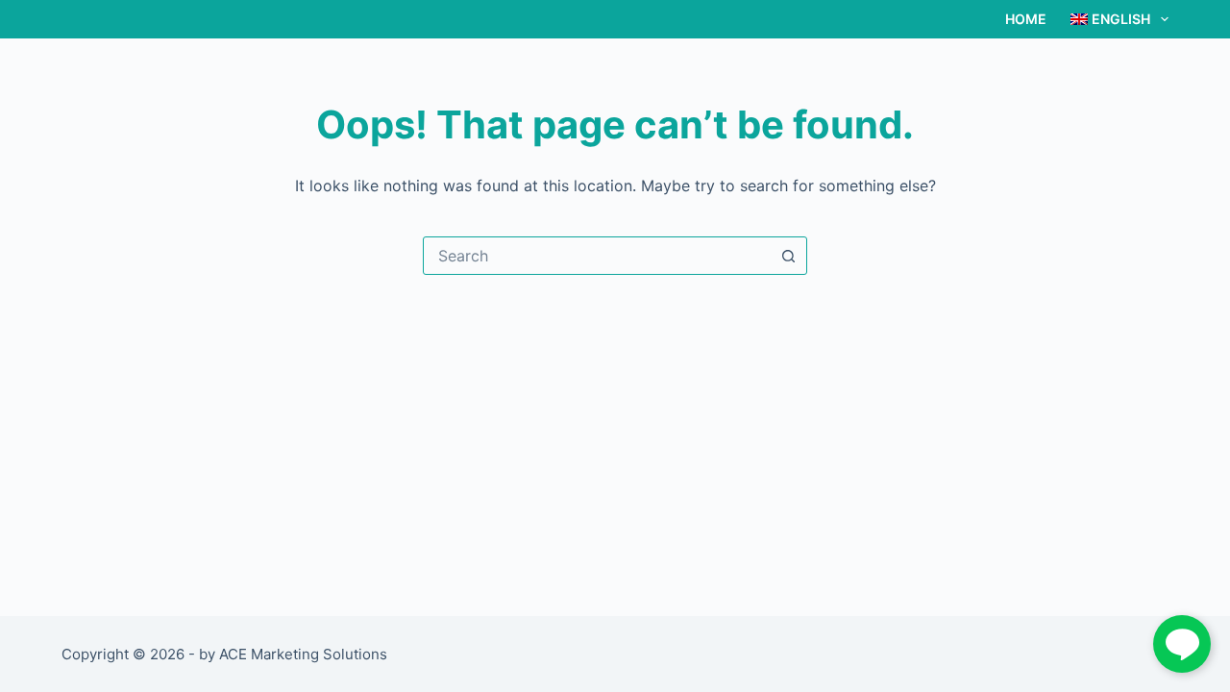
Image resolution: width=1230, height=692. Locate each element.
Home (1025, 19)
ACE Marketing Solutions (303, 654)
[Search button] (788, 255)
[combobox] (597, 255)
